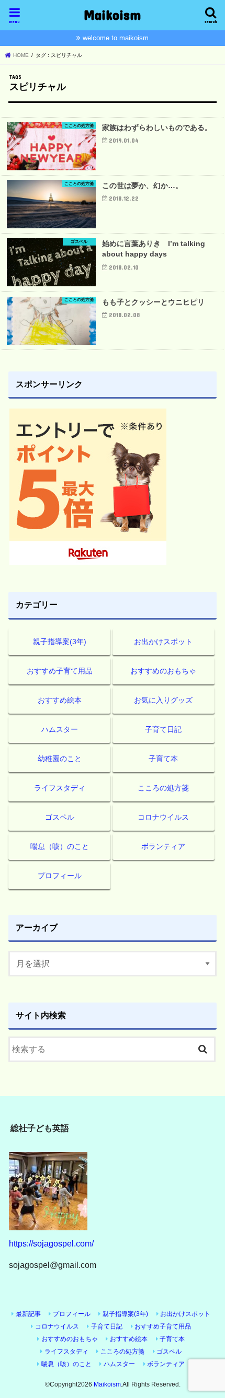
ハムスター (59, 729)
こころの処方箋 (163, 788)
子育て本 (163, 758)
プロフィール (60, 875)
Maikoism (112, 14)
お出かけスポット (163, 641)
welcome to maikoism (116, 38)
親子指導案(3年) (59, 641)
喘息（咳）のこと (59, 846)
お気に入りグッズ (163, 700)
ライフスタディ (59, 788)
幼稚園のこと (60, 758)
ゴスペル (59, 817)
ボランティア (163, 846)
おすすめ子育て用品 (60, 671)
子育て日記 (163, 729)
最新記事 (28, 1314)
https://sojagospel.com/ (51, 1243)
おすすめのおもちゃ (163, 671)
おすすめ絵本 (60, 700)
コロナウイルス (163, 817)
